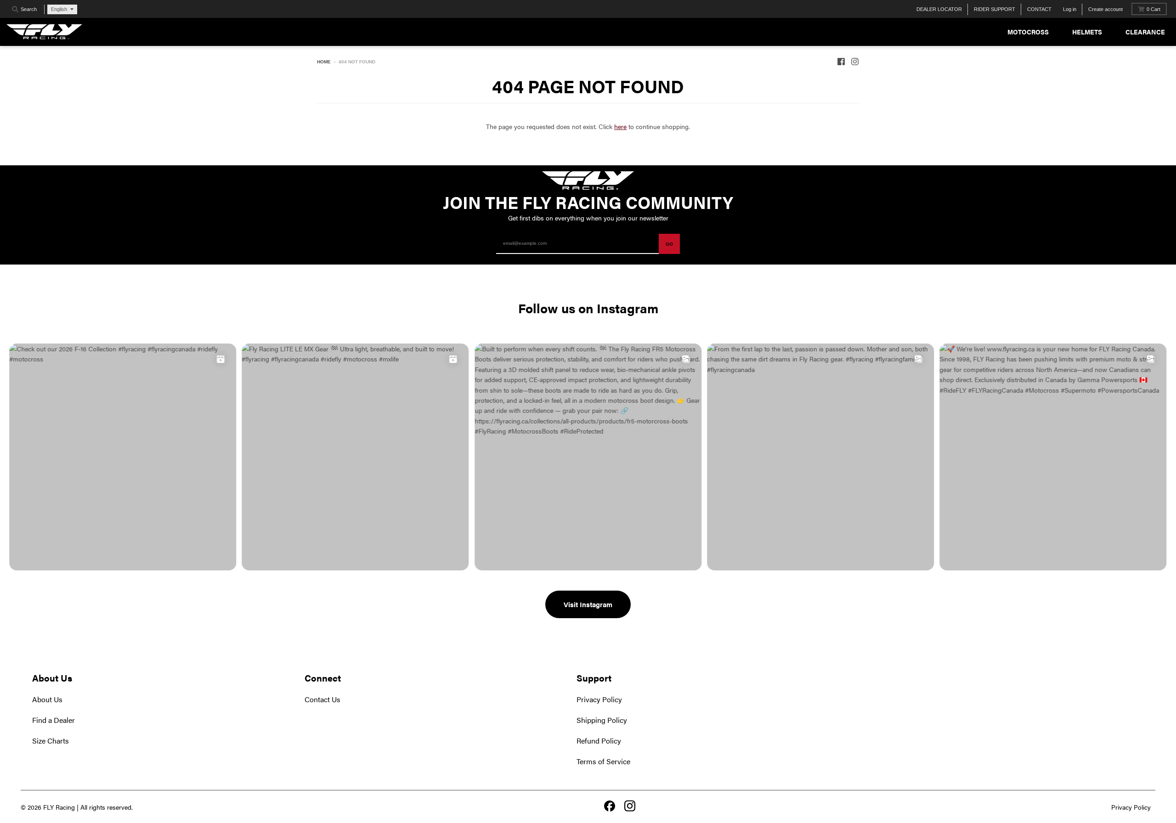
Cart (1153, 9)
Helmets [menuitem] (1087, 31)
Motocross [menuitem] (1028, 31)
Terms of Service (603, 761)
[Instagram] (629, 807)
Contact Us (322, 699)
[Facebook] (609, 806)
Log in (1069, 9)
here (620, 126)
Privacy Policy (599, 699)
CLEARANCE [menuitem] (1145, 31)
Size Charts (50, 740)
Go (669, 244)
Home (324, 61)
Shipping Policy (602, 720)
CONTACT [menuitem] (1039, 9)
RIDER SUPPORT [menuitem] (994, 9)
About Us (47, 699)
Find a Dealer (53, 720)
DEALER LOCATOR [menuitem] (939, 9)
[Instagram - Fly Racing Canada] (855, 61)
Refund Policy (599, 740)
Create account (1105, 9)
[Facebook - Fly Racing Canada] (841, 61)
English (59, 9)
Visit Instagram (588, 604)
